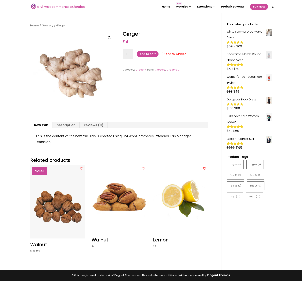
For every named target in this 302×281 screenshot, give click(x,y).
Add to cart (147, 54)
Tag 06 (255, 185)
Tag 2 (254, 196)
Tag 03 (235, 175)
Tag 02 (255, 164)
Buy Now (259, 7)
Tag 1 (235, 196)
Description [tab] (66, 125)
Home (166, 7)
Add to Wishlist (176, 54)
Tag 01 (235, 164)
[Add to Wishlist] (81, 168)
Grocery (47, 25)
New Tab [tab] (41, 125)
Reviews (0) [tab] (93, 125)
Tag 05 (235, 185)
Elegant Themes (218, 275)
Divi (73, 275)
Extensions (204, 7)
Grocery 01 (173, 69)
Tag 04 (255, 175)
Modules (182, 7)
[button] (109, 37)
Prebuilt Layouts (233, 7)
